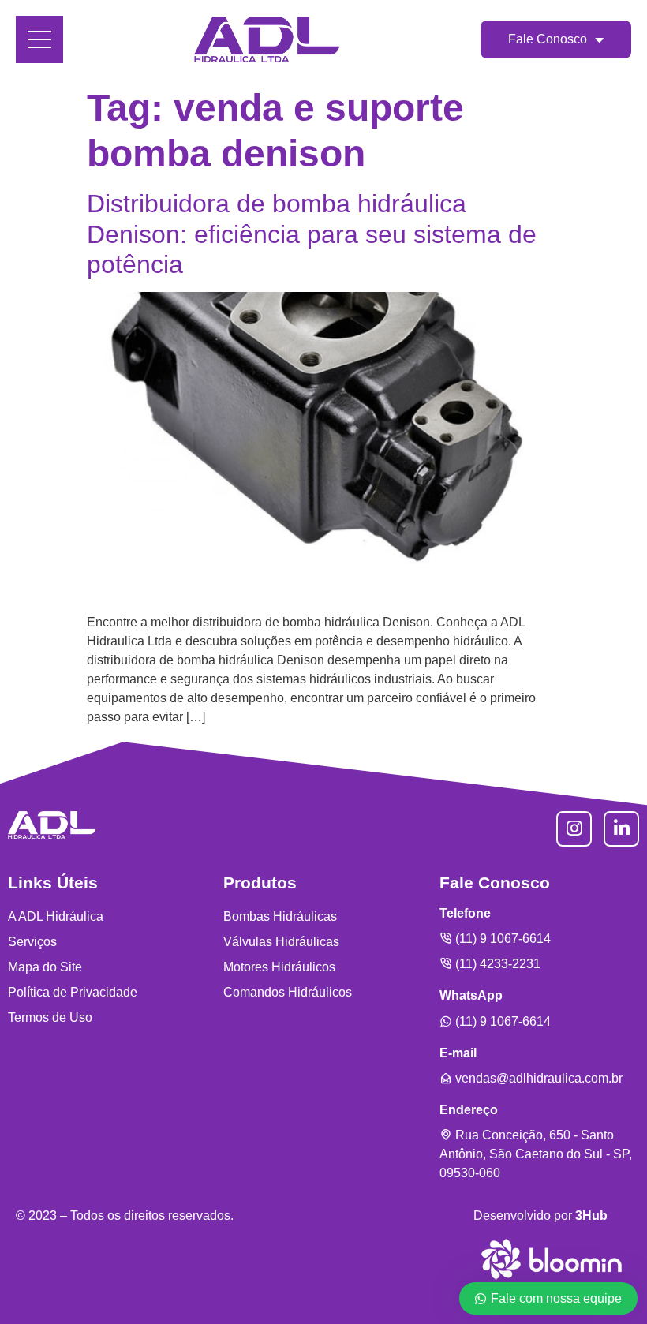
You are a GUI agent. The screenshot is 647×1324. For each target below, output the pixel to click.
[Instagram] (574, 829)
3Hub (591, 1215)
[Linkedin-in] (621, 829)
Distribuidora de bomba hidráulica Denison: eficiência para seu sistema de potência (312, 234)
